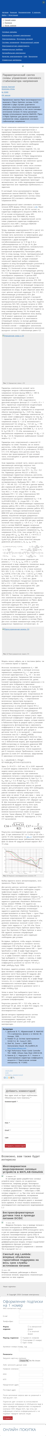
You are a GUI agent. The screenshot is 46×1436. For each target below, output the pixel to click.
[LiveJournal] (14, 1077)
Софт (25, 56)
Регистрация (13, 15)
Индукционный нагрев (29, 42)
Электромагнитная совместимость (15, 46)
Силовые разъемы (9, 32)
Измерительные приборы (12, 49)
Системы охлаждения (10, 42)
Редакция (13, 12)
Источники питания (25, 39)
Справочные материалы (12, 60)
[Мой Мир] (11, 1077)
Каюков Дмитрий (8, 87)
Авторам (5, 12)
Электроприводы (9, 39)
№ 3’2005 (5, 92)
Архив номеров (10, 25)
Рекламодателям (24, 12)
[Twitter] (7, 1077)
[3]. (36, 207)
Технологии (33, 56)
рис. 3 (29, 837)
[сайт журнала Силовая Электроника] (23, 1286)
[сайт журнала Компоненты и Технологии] (8, 1290)
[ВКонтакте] (5, 1077)
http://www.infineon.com (16, 1048)
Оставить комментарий (14, 1075)
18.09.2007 (9, 1071)
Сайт (7, 1138)
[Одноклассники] (9, 1077)
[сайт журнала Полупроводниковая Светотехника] (23, 1290)
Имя (7, 1123)
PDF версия (6, 95)
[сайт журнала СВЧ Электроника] (38, 1290)
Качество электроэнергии (12, 56)
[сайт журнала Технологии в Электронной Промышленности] (36, 1286)
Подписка (8, 23)
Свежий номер (10, 20)
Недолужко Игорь (8, 89)
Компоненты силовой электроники (16, 35)
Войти (4, 15)
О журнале (36, 12)
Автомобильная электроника (13, 53)
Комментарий (11, 1102)
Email (7, 1130)
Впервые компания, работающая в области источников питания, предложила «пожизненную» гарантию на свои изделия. (22, 1265)
